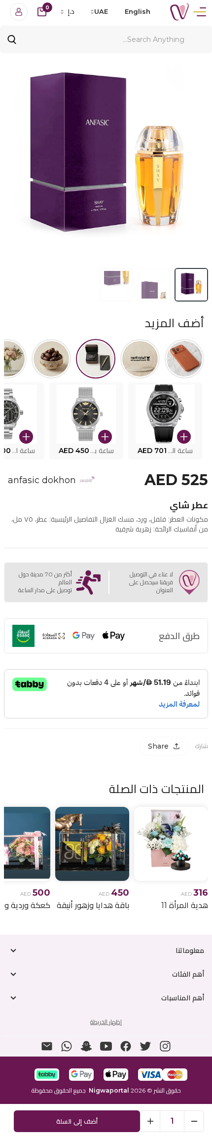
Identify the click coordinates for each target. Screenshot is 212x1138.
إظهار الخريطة (106, 1021)
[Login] (19, 12)
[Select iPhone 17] (184, 359)
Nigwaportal (109, 1090)
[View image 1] (191, 285)
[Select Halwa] (51, 359)
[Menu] (199, 12)
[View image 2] (154, 285)
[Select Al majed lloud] (140, 359)
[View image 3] (116, 285)
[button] (165, 420)
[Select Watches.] (95, 359)
